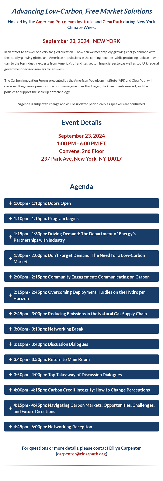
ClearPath (112, 21)
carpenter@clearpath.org (81, 453)
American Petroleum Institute (65, 21)
